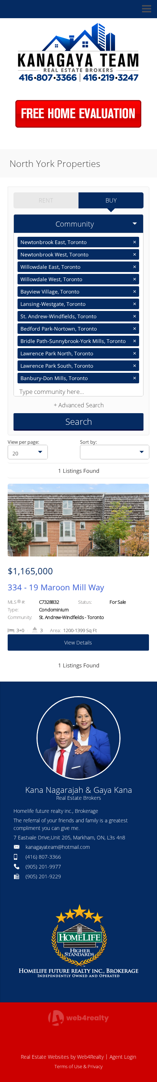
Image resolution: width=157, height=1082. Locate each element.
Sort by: (88, 442)
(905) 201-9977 (43, 866)
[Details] (78, 571)
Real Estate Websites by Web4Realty (62, 1056)
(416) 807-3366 (43, 856)
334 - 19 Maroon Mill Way (56, 587)
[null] (114, 452)
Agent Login (123, 1056)
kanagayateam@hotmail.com (58, 846)
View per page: (23, 442)
